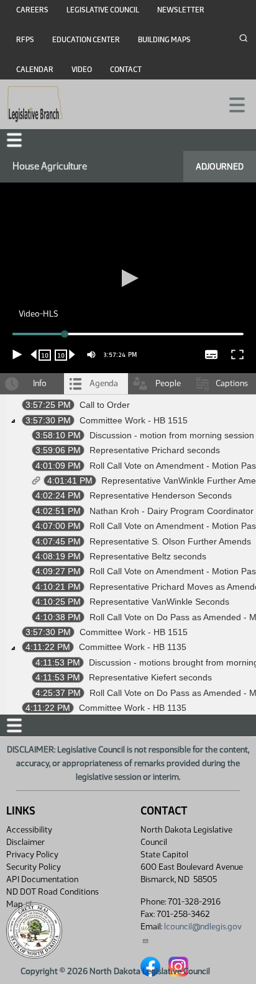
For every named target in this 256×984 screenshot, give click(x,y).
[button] (128, 492)
